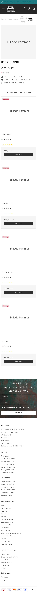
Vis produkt (18, 154)
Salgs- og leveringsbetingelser (11, 533)
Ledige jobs (5, 527)
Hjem (2, 505)
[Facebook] (32, 590)
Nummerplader (6, 525)
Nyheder (4, 511)
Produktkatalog (6, 508)
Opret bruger (5, 541)
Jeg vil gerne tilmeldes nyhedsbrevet (16, 407)
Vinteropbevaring (7, 522)
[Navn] (18, 397)
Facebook (4, 577)
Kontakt (3, 516)
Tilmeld (18, 413)
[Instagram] (35, 590)
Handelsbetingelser (7, 519)
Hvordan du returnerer (8, 536)
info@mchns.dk (6, 435)
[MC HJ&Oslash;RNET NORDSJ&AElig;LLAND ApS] (11, 9)
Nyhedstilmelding (7, 544)
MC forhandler (5, 530)
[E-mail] (18, 402)
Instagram (4, 580)
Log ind (3, 538)
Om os (3, 514)
